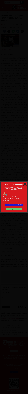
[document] (14, 197)
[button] (25, 184)
